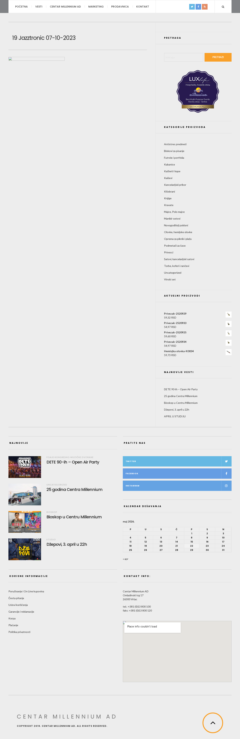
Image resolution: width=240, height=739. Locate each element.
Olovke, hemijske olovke (178, 232)
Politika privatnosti (19, 631)
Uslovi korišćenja (18, 604)
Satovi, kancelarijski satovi (179, 259)
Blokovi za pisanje (174, 150)
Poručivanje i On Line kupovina (26, 591)
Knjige (168, 198)
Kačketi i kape (172, 171)
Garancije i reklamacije (21, 611)
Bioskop (51, 512)
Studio (51, 539)
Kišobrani (169, 191)
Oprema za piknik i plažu (178, 238)
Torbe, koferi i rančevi (176, 265)
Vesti (38, 6)
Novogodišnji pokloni (176, 225)
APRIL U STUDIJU (175, 416)
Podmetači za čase (175, 245)
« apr (125, 558)
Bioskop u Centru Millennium (181, 402)
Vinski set (170, 279)
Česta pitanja (16, 598)
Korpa (12, 618)
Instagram (133, 485)
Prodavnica (120, 6)
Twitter (131, 461)
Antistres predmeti (175, 144)
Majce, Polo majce (174, 211)
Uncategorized (172, 272)
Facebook (132, 473)
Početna (21, 6)
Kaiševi (168, 178)
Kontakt (142, 6)
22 (191, 545)
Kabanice (169, 164)
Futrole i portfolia (174, 157)
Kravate (168, 205)
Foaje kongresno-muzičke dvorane (70, 457)
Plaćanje (13, 625)
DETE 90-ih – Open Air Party (181, 389)
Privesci (168, 252)
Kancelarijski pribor (175, 184)
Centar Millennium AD (65, 6)
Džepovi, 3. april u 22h (176, 409)
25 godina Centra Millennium (180, 396)
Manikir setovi (172, 218)
